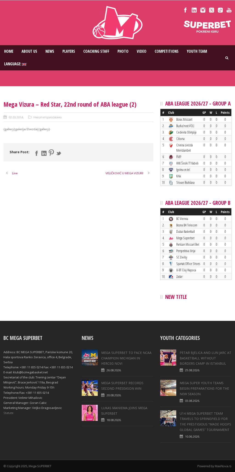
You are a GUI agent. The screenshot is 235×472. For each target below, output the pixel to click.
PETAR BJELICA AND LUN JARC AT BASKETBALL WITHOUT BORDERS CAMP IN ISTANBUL (205, 358)
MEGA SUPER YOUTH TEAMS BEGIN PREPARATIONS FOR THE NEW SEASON (204, 388)
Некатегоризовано (48, 117)
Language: (13, 64)
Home (8, 51)
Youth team (197, 51)
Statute (8, 413)
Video (141, 51)
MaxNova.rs (223, 466)
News (49, 51)
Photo (123, 51)
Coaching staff (96, 51)
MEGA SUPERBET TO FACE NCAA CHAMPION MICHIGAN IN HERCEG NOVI (126, 358)
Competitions (167, 51)
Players (68, 51)
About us (29, 51)
